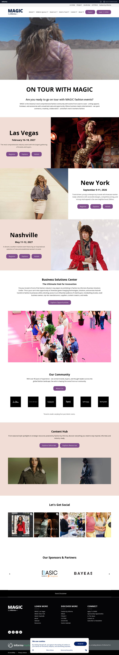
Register (90, 12)
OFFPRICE (95, 5)
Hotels (36, 154)
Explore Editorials (49, 445)
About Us (59, 388)
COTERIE (72, 5)
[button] (9, 574)
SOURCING (86, 5)
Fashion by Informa (105, 5)
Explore (25, 154)
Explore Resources (69, 445)
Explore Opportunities (59, 302)
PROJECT (79, 5)
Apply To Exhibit (104, 12)
